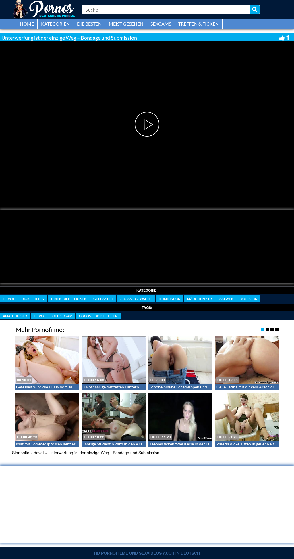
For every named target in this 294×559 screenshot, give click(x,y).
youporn (249, 298)
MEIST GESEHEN (126, 23)
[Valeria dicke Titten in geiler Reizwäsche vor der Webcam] (247, 417)
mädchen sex (200, 298)
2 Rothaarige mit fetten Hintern (111, 386)
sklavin (226, 298)
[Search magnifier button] (255, 9)
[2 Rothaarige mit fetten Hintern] (114, 360)
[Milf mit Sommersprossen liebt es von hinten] (47, 417)
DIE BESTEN (89, 23)
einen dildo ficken (69, 298)
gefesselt (103, 298)
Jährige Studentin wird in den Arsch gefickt (121, 443)
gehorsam (62, 315)
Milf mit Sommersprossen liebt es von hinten (55, 443)
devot (9, 298)
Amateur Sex (15, 315)
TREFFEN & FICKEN (198, 23)
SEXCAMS (160, 23)
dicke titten (33, 298)
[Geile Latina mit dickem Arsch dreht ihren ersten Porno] (247, 360)
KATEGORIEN (55, 23)
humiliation (170, 298)
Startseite (20, 452)
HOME (27, 23)
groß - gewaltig (136, 298)
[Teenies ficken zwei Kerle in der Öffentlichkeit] (180, 417)
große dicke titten (98, 315)
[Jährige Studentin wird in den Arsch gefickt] (114, 417)
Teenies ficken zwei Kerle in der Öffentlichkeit (190, 443)
